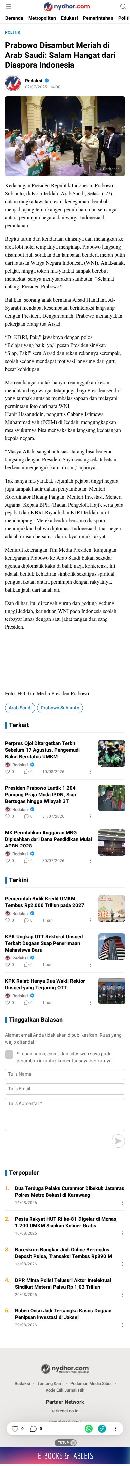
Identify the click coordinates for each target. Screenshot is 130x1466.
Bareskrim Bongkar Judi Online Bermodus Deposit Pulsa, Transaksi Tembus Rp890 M (63, 1253)
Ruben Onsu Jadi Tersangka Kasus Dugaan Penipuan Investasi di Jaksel (63, 1314)
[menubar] (8, 6)
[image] (111, 753)
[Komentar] (33, 1429)
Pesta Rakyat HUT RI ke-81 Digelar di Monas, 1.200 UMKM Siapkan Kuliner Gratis (66, 1222)
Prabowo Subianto (60, 707)
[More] (90, 771)
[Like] (15, 1429)
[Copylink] (102, 1429)
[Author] (13, 83)
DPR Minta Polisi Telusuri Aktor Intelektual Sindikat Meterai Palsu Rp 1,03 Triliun (63, 1283)
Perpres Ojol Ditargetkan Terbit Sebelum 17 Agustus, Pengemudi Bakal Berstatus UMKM (42, 750)
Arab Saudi (20, 707)
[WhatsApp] (89, 1429)
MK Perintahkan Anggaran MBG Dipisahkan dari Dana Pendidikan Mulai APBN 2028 (48, 839)
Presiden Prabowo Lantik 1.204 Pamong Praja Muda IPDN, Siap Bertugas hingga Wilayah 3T (40, 795)
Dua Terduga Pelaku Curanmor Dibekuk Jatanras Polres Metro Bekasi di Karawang (69, 1191)
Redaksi (33, 80)
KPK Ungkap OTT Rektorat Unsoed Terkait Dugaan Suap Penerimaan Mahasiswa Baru (44, 943)
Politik (12, 32)
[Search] (123, 6)
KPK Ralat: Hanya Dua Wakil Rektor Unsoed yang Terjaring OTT (45, 984)
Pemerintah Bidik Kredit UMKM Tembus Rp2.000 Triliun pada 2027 (44, 902)
